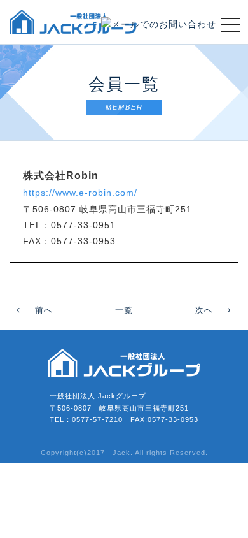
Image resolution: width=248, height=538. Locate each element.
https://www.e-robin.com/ (80, 192)
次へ (204, 310)
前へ (44, 310)
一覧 (124, 310)
